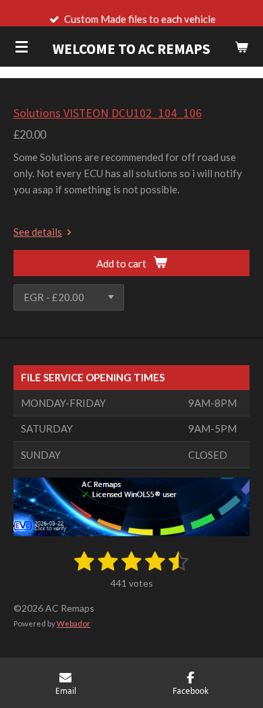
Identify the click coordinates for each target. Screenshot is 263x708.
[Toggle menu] (21, 46)
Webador (73, 623)
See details (37, 232)
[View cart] (241, 46)
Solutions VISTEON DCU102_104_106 (107, 113)
